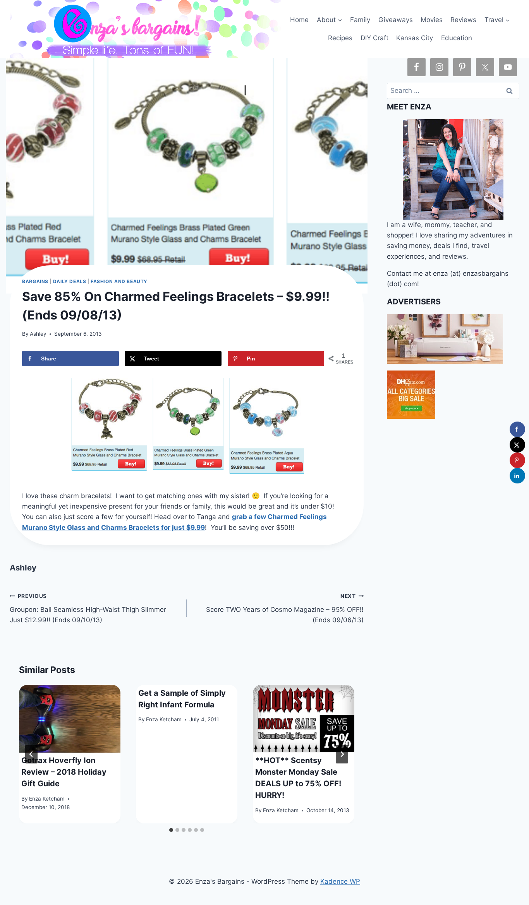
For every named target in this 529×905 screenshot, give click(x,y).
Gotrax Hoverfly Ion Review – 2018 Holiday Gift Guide (63, 772)
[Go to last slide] (31, 754)
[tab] (171, 830)
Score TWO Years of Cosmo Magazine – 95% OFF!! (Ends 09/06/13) (285, 608)
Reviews (463, 20)
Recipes (340, 38)
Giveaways (395, 20)
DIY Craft (374, 38)
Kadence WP (340, 881)
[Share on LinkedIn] (517, 475)
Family (360, 20)
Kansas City (414, 38)
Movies (432, 20)
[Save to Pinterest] (517, 460)
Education (456, 38)
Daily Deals (69, 281)
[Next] (342, 754)
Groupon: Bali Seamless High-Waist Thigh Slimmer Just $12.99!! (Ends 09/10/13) (88, 608)
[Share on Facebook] (517, 429)
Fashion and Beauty (119, 281)
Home (299, 20)
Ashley (38, 334)
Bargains (35, 281)
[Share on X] (517, 444)
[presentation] (69, 719)
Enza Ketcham (47, 799)
